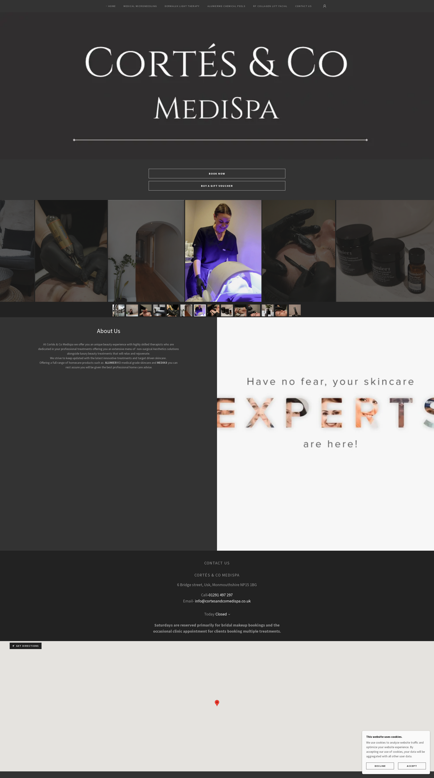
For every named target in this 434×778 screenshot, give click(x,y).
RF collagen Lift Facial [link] (270, 6)
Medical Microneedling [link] (140, 6)
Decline (380, 765)
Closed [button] (221, 614)
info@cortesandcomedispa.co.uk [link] (223, 601)
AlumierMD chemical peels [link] (226, 6)
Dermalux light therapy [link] (182, 6)
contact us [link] (303, 6)
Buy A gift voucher (217, 185)
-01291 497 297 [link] (220, 594)
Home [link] (112, 6)
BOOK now (217, 173)
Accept (412, 765)
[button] (324, 6)
